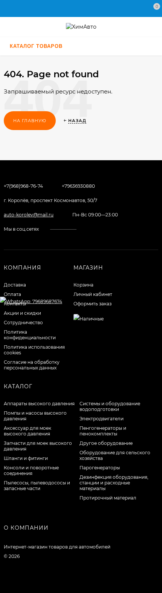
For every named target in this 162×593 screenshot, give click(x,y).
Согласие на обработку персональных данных (32, 365)
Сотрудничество (23, 322)
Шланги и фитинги (26, 458)
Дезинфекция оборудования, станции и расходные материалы (113, 482)
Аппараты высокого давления (39, 403)
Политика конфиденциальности (30, 334)
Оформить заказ (92, 303)
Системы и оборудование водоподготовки (109, 406)
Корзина (83, 285)
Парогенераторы (99, 467)
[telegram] (109, 229)
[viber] (116, 229)
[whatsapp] (102, 229)
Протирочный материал (107, 498)
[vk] (87, 229)
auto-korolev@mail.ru (28, 215)
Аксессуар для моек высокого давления (27, 431)
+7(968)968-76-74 (23, 186)
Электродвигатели (101, 418)
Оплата (12, 294)
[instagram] (94, 229)
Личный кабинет (92, 294)
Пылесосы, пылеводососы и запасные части (37, 485)
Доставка (15, 285)
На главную (29, 120)
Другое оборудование (106, 443)
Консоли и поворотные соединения (31, 470)
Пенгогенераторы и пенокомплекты (102, 431)
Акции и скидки (22, 313)
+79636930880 (78, 186)
